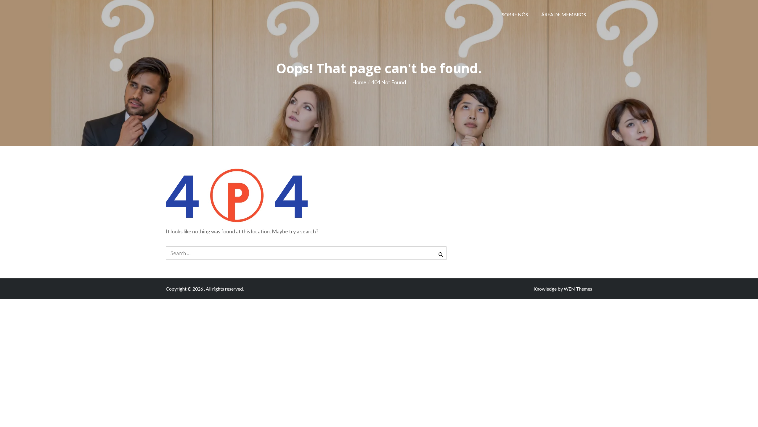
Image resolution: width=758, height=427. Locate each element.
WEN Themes (578, 288)
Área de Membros (563, 14)
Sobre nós (515, 14)
